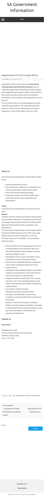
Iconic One (11, 494)
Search (3, 425)
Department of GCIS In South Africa (28, 395)
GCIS (10, 395)
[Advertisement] (22, 48)
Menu (22, 19)
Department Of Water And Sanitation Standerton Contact (11, 412)
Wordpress (32, 494)
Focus (7, 79)
